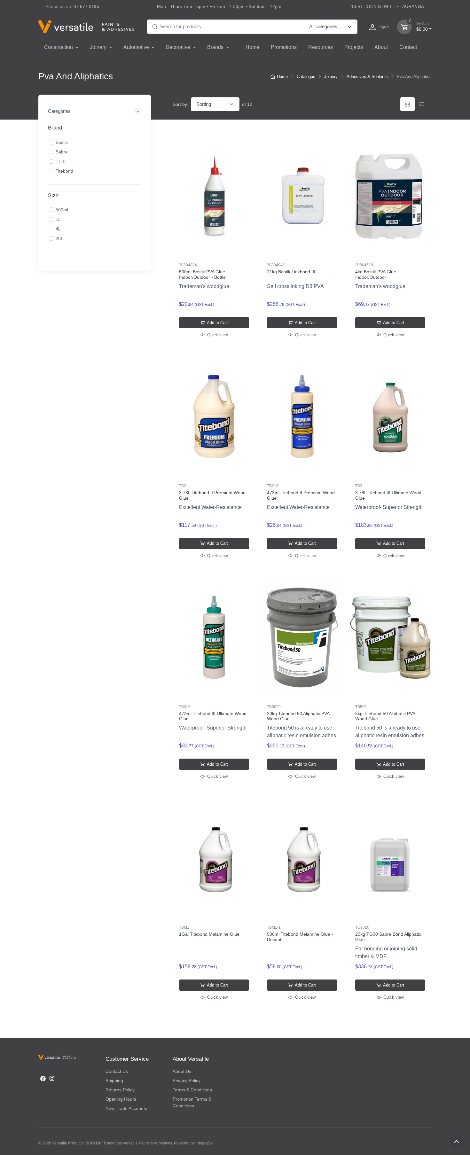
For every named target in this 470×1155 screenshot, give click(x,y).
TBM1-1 (274, 927)
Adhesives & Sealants (367, 76)
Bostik (62, 141)
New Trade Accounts (126, 1108)
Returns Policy (120, 1089)
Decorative (179, 47)
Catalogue (306, 76)
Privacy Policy (186, 1080)
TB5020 (274, 707)
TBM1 (184, 927)
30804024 (188, 265)
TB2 (182, 486)
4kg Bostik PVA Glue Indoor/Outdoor (375, 274)
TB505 (361, 707)
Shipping (114, 1080)
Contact (408, 47)
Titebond (64, 170)
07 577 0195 (86, 6)
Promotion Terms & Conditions (192, 1102)
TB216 (272, 486)
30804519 (364, 265)
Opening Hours (121, 1099)
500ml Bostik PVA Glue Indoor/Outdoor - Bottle (202, 274)
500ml (62, 209)
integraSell (205, 1143)
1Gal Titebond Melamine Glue (209, 934)
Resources (320, 47)
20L (59, 238)
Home (252, 47)
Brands (216, 47)
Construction (59, 47)
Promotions (284, 47)
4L (58, 228)
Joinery (99, 47)
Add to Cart (217, 322)
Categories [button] (59, 111)
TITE (61, 161)
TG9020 (362, 927)
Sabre (62, 151)
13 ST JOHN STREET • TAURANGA (387, 6)
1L (58, 219)
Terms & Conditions (192, 1089)
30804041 (276, 265)
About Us (182, 1071)
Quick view (217, 334)
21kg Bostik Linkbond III (291, 271)
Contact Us (117, 1071)
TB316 (185, 707)
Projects (353, 47)
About (381, 47)
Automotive (136, 47)
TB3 (358, 486)
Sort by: (180, 104)
